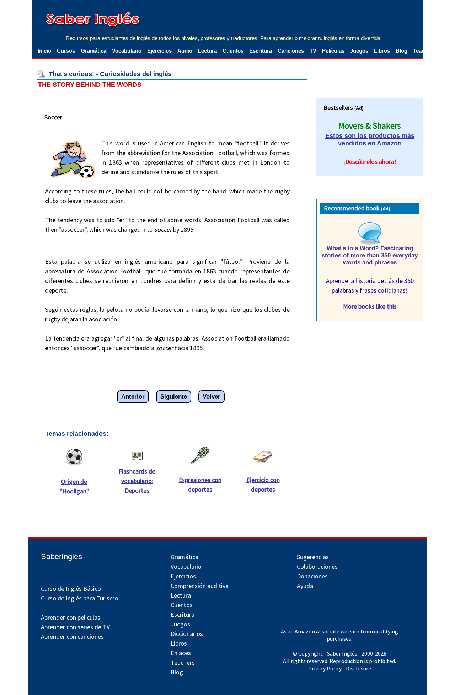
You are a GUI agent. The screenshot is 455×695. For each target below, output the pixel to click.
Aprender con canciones (72, 636)
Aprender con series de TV (75, 627)
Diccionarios (187, 634)
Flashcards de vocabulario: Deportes (137, 480)
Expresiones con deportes (200, 484)
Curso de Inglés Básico (71, 588)
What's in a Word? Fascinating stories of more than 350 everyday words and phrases (370, 255)
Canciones (291, 51)
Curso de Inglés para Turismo (79, 598)
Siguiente (173, 396)
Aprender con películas (70, 617)
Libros (382, 51)
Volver (211, 396)
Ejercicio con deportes (263, 484)
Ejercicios (159, 51)
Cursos (66, 51)
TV (313, 51)
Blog (401, 51)
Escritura (260, 51)
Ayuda (305, 586)
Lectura (207, 51)
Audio (184, 51)
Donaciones (312, 576)
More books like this (370, 306)
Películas (333, 51)
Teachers (183, 662)
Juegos (359, 51)
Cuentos (233, 51)
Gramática (93, 51)
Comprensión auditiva (200, 586)
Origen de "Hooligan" (74, 486)
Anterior (133, 396)
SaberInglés (61, 556)
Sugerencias (313, 557)
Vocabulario (126, 51)
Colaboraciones (317, 566)
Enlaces (181, 653)
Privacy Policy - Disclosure (339, 668)
